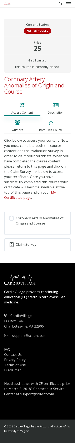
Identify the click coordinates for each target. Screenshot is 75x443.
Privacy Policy (15, 359)
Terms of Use (15, 365)
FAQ (7, 349)
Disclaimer (12, 370)
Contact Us (13, 354)
